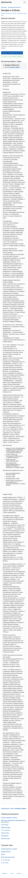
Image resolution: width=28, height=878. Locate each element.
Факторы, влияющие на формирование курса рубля (13, 821)
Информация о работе (13, 808)
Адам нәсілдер (5, 827)
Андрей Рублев (5, 851)
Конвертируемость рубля (9, 849)
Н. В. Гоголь (4, 862)
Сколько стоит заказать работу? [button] (12, 56)
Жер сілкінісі (5, 833)
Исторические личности (14, 7)
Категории (4, 7)
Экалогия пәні (5, 838)
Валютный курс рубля (8, 857)
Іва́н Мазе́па (4, 836)
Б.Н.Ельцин (4, 824)
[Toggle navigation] (24, 2)
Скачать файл (15, 67)
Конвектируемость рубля (9, 817)
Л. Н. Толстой (5, 830)
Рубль (3, 854)
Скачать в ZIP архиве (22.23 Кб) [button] (12, 53)
